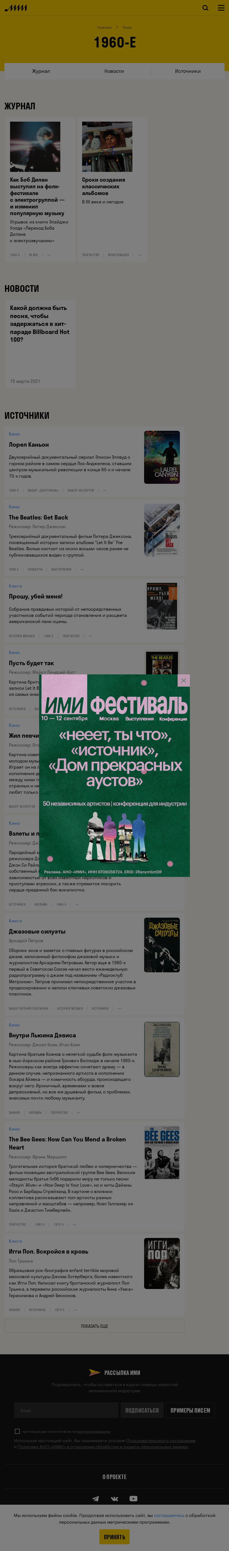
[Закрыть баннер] (184, 680)
